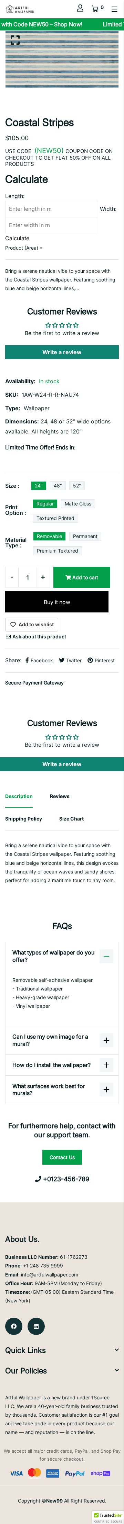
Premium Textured (57, 551)
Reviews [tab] (60, 796)
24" (39, 485)
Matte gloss (78, 503)
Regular (45, 503)
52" (77, 485)
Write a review (62, 352)
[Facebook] (13, 1326)
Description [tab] (19, 796)
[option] (62, 59)
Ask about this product (38, 636)
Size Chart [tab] (71, 819)
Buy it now (57, 602)
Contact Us (62, 1157)
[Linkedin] (36, 1326)
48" (58, 485)
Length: (14, 195)
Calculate (17, 238)
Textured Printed (55, 518)
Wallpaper (37, 408)
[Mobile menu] (115, 9)
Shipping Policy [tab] (23, 819)
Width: (108, 208)
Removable (49, 536)
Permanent (85, 536)
